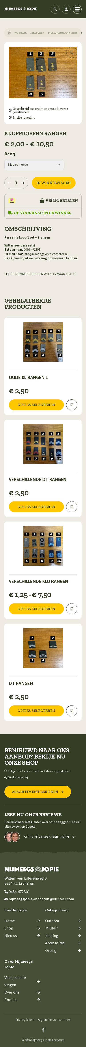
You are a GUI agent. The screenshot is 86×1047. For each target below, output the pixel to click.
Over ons (11, 992)
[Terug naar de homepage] (20, 9)
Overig (50, 950)
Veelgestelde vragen (15, 981)
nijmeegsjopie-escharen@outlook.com (41, 899)
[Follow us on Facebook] (43, 1030)
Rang (9, 154)
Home (9, 921)
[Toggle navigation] (77, 9)
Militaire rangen (62, 32)
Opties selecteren (36, 404)
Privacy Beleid (25, 1020)
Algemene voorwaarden (54, 1020)
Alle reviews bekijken (46, 837)
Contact (11, 1000)
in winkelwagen (53, 182)
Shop (8, 928)
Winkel (20, 32)
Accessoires (54, 943)
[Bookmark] (71, 52)
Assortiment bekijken (35, 791)
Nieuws (10, 935)
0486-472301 (19, 892)
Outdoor (52, 921)
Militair (37, 32)
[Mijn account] (66, 9)
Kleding (51, 935)
